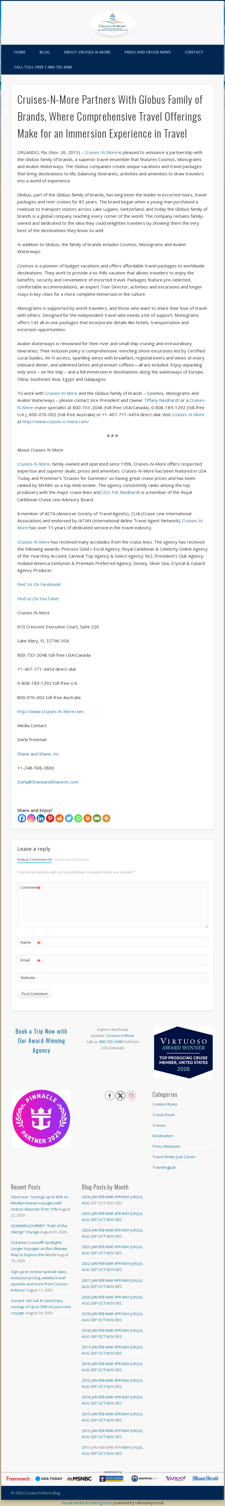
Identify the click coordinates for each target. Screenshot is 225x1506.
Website (28, 977)
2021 (86, 1280)
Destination (163, 1135)
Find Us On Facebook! (39, 584)
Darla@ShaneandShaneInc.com (48, 782)
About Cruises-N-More (87, 52)
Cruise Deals (164, 1114)
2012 (86, 1430)
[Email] (97, 818)
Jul (140, 1196)
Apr (117, 1196)
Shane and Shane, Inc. (38, 754)
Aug (86, 1203)
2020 (86, 1297)
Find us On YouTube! (38, 598)
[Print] (87, 818)
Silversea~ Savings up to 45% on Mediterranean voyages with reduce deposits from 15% (40, 1203)
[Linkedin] (41, 818)
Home (19, 52)
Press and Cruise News (148, 52)
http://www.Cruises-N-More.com (50, 711)
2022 (86, 1263)
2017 (86, 1347)
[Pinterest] (50, 818)
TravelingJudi (164, 1167)
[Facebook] (22, 818)
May (126, 1196)
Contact (194, 52)
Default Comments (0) (34, 859)
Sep (94, 1219)
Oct (101, 1219)
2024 (86, 1230)
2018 (86, 1330)
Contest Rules (165, 1104)
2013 (86, 1414)
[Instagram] (31, 818)
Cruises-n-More (120, 1035)
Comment (31, 888)
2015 (86, 1380)
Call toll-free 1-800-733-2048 (42, 67)
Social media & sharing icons (87, 1502)
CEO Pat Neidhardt (121, 492)
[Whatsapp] (78, 818)
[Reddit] (59, 818)
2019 (86, 1313)
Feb (101, 1196)
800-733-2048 (110, 1041)
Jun (134, 1196)
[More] (106, 818)
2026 (86, 1196)
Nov (110, 1219)
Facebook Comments (72, 859)
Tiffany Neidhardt (161, 400)
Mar (109, 1196)
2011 (86, 1447)
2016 (86, 1363)
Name (31, 943)
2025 (86, 1213)
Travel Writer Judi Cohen (174, 1156)
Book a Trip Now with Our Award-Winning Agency (41, 1040)
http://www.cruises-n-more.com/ (56, 421)
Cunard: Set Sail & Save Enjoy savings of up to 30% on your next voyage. (41, 1306)
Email (31, 961)
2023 (86, 1246)
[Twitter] (69, 818)
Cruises (159, 1125)
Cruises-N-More (101, 152)
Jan (95, 1196)
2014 (86, 1397)
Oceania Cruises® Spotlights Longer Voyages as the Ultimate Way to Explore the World (39, 1248)
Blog (45, 52)
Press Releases (166, 1146)
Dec (118, 1219)
